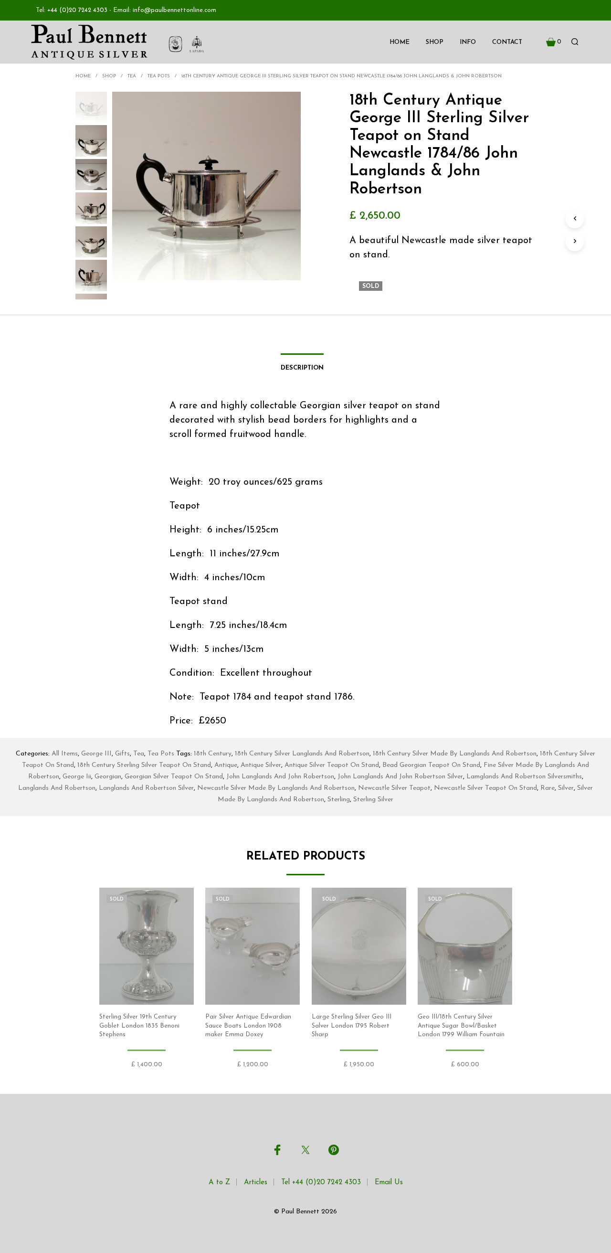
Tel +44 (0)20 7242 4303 (321, 1182)
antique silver (261, 765)
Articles (255, 1182)
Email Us (389, 1182)
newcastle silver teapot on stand (485, 788)
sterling (338, 799)
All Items (65, 753)
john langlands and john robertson (280, 776)
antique (225, 765)
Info (468, 42)
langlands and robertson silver (146, 788)
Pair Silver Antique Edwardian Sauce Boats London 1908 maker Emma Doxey (248, 1026)
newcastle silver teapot (394, 788)
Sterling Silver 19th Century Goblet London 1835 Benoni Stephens (139, 1026)
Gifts (122, 753)
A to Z (219, 1182)
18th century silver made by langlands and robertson (455, 753)
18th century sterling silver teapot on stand (144, 765)
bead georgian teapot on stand (431, 765)
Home (400, 42)
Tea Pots (158, 76)
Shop (434, 42)
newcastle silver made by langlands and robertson (276, 788)
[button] (553, 42)
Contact (507, 42)
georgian (108, 776)
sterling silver (373, 799)
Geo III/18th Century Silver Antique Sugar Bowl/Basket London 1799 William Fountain (461, 1026)
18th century (213, 753)
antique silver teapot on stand (331, 765)
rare (547, 788)
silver (566, 788)
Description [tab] (302, 368)
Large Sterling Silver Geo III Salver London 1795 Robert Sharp (351, 1026)
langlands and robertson (56, 788)
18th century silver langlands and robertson (302, 753)
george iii (77, 776)
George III (96, 753)
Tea (131, 76)
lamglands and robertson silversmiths (524, 776)
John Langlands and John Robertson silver (400, 776)
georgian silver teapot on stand (174, 776)
